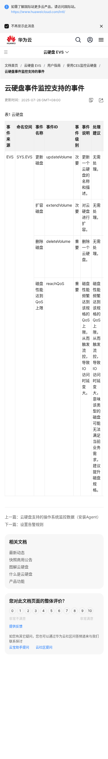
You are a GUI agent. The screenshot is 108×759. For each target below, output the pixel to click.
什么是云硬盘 (20, 574)
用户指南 (54, 65)
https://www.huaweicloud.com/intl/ (38, 12)
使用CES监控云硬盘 (82, 65)
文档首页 (11, 65)
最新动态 (17, 552)
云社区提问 (44, 647)
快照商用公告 (20, 559)
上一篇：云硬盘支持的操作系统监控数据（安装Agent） (53, 517)
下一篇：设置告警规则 (24, 524)
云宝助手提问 (19, 647)
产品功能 (17, 581)
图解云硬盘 (19, 566)
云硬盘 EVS (32, 65)
